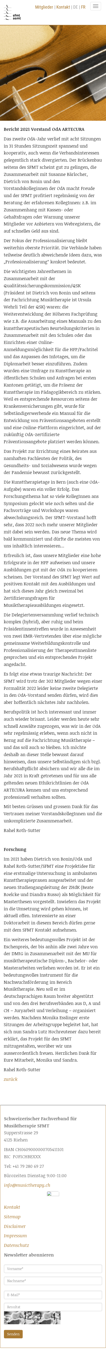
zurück (11, 1079)
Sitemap (12, 1217)
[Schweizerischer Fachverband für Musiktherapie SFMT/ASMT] (14, 12)
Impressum (15, 1236)
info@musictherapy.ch (27, 1185)
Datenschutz (16, 1245)
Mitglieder (44, 7)
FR (83, 7)
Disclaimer (15, 1226)
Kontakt (63, 7)
